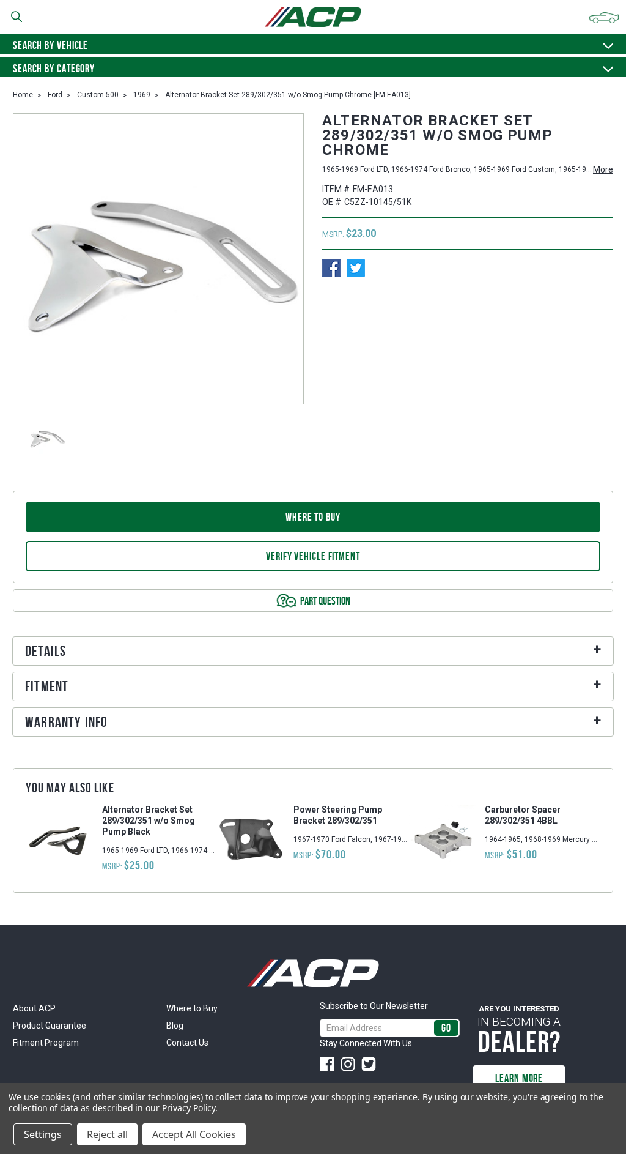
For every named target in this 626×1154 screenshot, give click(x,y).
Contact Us (187, 1043)
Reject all (107, 1134)
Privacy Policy (188, 1108)
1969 (141, 95)
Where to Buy (192, 1008)
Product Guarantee (49, 1025)
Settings (43, 1134)
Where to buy (313, 517)
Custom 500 (98, 95)
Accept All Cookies (194, 1134)
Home (23, 95)
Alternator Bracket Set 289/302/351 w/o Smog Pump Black (148, 820)
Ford (55, 95)
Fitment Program (46, 1043)
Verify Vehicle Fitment (313, 556)
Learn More (519, 1078)
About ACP (34, 1008)
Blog (174, 1025)
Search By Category (54, 68)
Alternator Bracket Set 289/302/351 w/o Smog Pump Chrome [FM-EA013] (288, 95)
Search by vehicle (50, 45)
